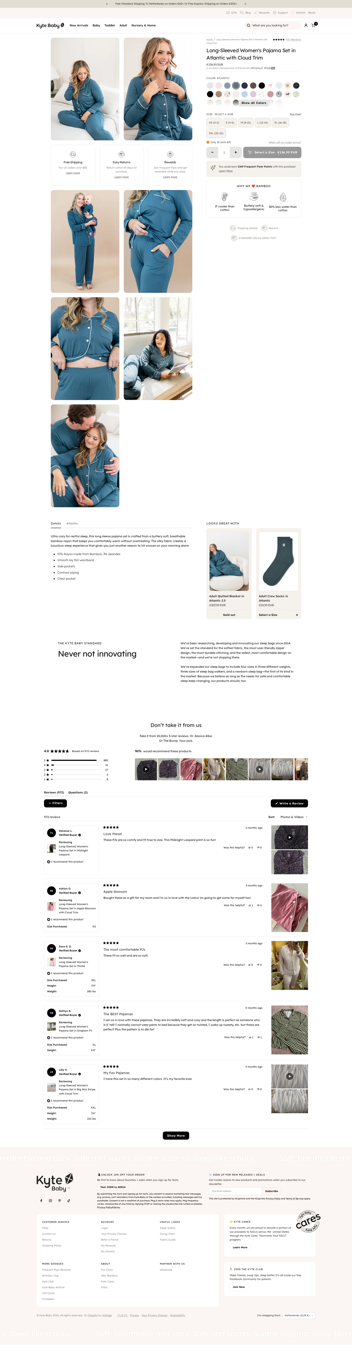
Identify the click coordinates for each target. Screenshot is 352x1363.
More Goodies (52, 1263)
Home (209, 39)
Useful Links (170, 1221)
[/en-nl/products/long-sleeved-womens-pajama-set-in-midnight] (261, 85)
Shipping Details (247, 228)
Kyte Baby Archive (53, 1287)
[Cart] (313, 25)
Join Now (239, 1287)
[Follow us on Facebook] (41, 1200)
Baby (96, 25)
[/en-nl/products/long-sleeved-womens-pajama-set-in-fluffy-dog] (227, 94)
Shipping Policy (51, 1245)
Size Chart (295, 114)
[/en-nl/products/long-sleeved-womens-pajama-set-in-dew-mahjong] (218, 102)
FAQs (45, 1228)
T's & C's (122, 1315)
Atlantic (72, 523)
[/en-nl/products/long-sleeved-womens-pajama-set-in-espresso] (253, 85)
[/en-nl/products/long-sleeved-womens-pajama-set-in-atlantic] (236, 85)
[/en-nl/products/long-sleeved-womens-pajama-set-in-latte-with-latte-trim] (218, 94)
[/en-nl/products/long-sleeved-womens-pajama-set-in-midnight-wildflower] (236, 102)
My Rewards (108, 1245)
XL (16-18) (280, 122)
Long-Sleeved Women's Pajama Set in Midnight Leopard (73, 850)
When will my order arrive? (285, 142)
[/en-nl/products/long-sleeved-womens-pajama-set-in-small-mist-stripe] (279, 85)
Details (56, 523)
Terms (116, 1207)
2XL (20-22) (216, 133)
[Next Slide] (305, 769)
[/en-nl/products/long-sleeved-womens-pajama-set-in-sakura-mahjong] (227, 102)
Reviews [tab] (54, 793)
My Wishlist (108, 1251)
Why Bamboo (109, 1275)
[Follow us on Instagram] (50, 1200)
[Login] (306, 25)
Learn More (226, 171)
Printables (48, 1299)
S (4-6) (230, 122)
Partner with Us (172, 1263)
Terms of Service (294, 1198)
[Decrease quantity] (212, 152)
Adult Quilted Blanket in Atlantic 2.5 (226, 598)
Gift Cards (48, 1293)
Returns (273, 228)
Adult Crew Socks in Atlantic (273, 598)
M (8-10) (246, 122)
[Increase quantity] (236, 152)
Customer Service (55, 1221)
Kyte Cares (107, 1281)
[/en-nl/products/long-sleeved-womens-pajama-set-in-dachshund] (287, 94)
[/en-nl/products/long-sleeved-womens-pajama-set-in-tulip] (261, 94)
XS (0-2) (214, 122)
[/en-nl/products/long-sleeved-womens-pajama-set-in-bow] (270, 85)
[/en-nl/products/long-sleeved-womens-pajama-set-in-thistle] (253, 94)
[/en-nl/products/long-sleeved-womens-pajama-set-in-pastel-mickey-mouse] (279, 102)
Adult (123, 25)
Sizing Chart (167, 1233)
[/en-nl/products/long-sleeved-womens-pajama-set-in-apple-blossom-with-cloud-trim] (270, 94)
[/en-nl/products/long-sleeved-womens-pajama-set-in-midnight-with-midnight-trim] (210, 94)
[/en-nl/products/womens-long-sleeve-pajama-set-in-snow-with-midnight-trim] (210, 85)
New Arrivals (79, 25)
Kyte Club (48, 1281)
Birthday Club (50, 1275)
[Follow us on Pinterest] (59, 1200)
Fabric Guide (168, 1239)
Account (107, 1221)
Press (104, 1287)
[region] (221, 769)
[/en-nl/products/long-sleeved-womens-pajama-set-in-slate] (227, 85)
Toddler (109, 25)
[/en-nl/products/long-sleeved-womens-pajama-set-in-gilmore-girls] (287, 85)
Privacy (134, 1315)
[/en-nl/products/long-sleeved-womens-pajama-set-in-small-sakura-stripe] (236, 94)
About (105, 1263)
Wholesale (166, 1269)
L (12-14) (262, 122)
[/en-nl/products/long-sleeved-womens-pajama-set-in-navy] (244, 85)
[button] (287, 40)
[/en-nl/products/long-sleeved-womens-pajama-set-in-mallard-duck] (279, 94)
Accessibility (177, 1315)
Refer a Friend (109, 1239)
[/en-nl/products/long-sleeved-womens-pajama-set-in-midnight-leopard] (296, 85)
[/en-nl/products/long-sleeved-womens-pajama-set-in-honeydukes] (296, 94)
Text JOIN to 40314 (113, 1187)
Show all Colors (253, 103)
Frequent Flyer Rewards (56, 1269)
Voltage (107, 1315)
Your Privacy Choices (114, 1233)
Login (104, 1228)
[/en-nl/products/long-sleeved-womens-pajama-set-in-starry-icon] (210, 102)
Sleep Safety (167, 1228)
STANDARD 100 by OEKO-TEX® (258, 238)
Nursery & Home (143, 25)
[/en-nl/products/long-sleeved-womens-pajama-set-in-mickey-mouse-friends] (270, 102)
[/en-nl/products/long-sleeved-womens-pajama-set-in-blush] (218, 85)
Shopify (93, 1315)
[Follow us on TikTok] (68, 1200)
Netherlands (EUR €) (297, 1315)
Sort (271, 817)
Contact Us (49, 1233)
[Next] (245, 4)
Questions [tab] (78, 793)
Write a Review (293, 804)
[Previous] (107, 4)
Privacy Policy (104, 1207)
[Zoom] (113, 134)
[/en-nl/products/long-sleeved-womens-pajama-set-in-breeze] (244, 94)
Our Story (107, 1269)
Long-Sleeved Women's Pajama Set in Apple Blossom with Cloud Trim (77, 908)
